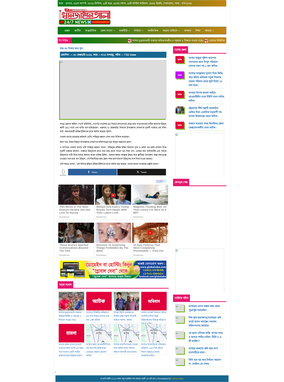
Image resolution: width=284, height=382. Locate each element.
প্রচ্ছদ (67, 30)
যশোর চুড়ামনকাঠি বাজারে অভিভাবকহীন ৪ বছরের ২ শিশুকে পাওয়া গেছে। (163, 40)
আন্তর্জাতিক (90, 30)
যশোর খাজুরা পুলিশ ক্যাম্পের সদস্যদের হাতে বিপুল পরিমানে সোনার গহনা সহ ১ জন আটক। (203, 62)
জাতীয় (77, 30)
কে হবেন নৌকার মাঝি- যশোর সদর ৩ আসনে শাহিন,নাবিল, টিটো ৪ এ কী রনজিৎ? (206, 337)
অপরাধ (187, 30)
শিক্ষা (198, 30)
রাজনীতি (123, 30)
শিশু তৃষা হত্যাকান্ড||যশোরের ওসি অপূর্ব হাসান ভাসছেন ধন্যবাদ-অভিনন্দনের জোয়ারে (205, 321)
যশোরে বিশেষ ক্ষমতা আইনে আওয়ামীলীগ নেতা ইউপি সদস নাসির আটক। (206, 96)
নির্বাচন (138, 30)
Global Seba (177, 378)
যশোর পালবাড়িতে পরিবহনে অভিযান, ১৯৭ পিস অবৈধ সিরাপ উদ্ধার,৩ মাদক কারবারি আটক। (153, 350)
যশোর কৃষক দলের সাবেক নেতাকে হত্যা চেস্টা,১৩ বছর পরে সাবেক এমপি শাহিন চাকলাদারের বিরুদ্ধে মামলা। (71, 350)
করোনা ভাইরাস (170, 30)
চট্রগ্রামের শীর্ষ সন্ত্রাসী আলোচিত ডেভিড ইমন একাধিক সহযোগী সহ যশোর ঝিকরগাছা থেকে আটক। (205, 112)
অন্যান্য (208, 30)
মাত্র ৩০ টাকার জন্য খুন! (71, 48)
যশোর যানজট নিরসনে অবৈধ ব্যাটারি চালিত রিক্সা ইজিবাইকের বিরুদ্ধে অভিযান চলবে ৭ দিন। (154, 318)
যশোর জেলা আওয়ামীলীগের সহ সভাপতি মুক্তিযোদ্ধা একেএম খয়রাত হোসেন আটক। (98, 350)
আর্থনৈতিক (153, 30)
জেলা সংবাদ (107, 30)
